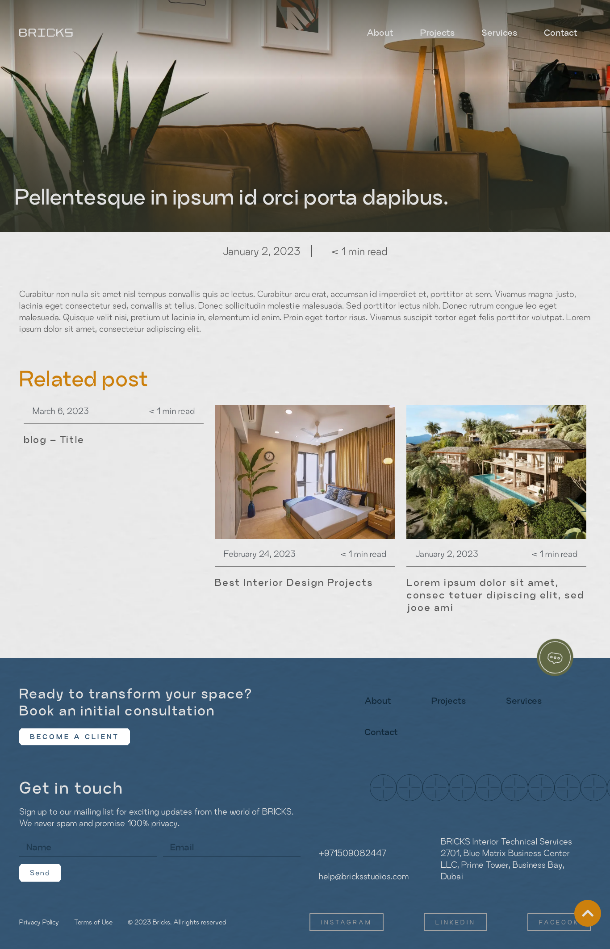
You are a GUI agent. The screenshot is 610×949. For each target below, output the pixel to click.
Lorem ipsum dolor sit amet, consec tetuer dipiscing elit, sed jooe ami (495, 595)
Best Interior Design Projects (294, 582)
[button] (74, 736)
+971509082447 (352, 853)
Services (499, 33)
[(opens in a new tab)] (305, 472)
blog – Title (54, 439)
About (380, 33)
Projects (437, 33)
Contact (560, 33)
